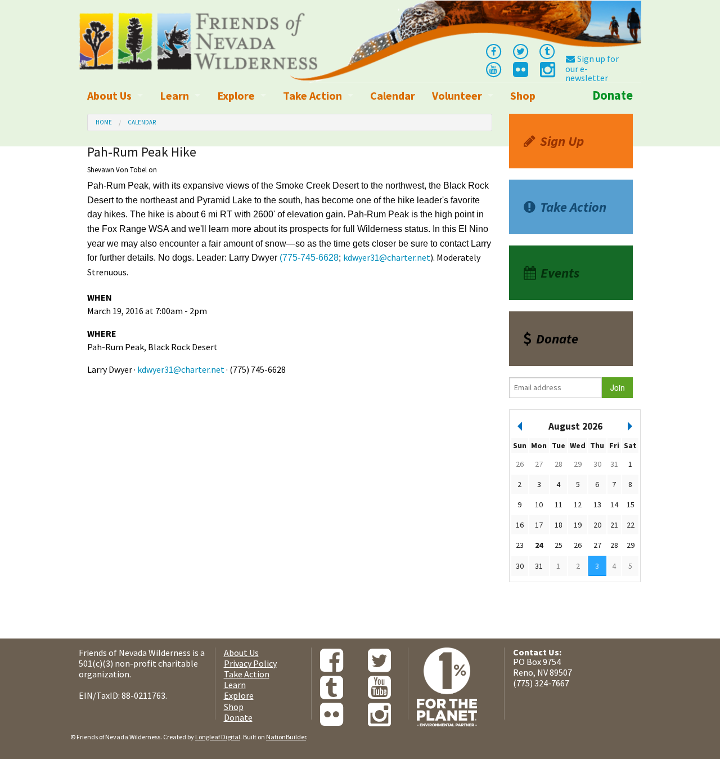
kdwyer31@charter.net (386, 257)
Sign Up (562, 141)
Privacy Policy (250, 663)
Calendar (392, 95)
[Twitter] (520, 50)
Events (560, 273)
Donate (612, 95)
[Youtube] (493, 68)
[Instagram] (546, 72)
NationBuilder (286, 737)
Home (104, 122)
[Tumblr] (547, 50)
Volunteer (457, 95)
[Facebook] (493, 50)
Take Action (312, 95)
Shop (523, 95)
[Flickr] (519, 72)
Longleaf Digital (217, 737)
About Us (109, 95)
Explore (236, 95)
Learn (174, 95)
